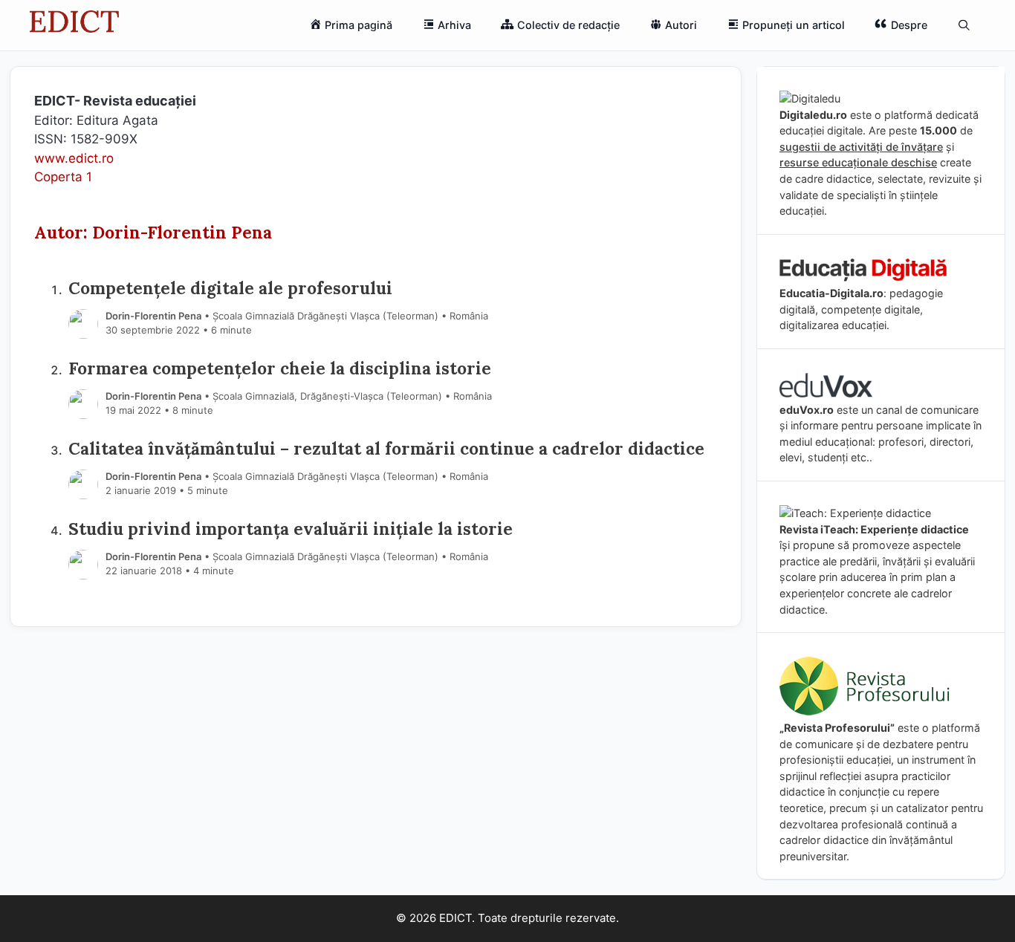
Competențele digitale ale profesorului (230, 288)
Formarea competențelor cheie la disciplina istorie (279, 368)
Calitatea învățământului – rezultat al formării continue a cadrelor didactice (386, 448)
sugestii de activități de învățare (861, 146)
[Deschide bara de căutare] (964, 25)
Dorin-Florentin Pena (153, 316)
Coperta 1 (63, 176)
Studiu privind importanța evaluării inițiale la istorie (290, 528)
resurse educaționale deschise (858, 162)
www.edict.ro (74, 158)
